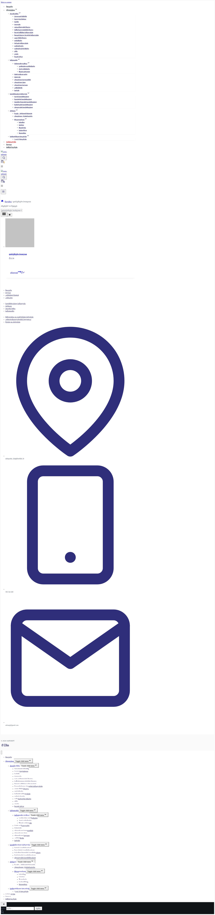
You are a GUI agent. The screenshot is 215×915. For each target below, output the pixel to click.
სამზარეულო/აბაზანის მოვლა (23, 30)
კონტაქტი (9, 298)
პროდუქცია (9, 761)
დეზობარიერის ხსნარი (21, 48)
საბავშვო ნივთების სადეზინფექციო (25, 102)
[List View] (9, 215)
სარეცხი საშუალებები (21, 43)
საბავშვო (22, 122)
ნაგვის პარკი (18, 57)
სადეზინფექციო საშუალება (15, 304)
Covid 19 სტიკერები (20, 139)
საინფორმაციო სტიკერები (19, 888)
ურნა (15, 51)
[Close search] (4, 904)
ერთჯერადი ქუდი (20, 82)
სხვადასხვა (22, 133)
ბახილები (17, 77)
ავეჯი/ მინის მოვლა (20, 38)
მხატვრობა (22, 128)
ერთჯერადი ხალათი (21, 85)
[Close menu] (1, 752)
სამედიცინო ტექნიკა (21, 815)
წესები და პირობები (12, 322)
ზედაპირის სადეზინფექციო (23, 99)
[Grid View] (4, 214)
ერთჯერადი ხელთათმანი (22, 80)
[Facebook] (2, 746)
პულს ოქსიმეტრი (24, 69)
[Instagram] (5, 746)
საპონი (16, 22)
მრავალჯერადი (20, 871)
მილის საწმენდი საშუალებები (23, 32)
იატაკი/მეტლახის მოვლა (22, 27)
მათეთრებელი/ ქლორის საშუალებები (26, 35)
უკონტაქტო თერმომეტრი (27, 66)
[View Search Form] (4, 158)
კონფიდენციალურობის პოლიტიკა (18, 319)
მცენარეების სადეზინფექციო (23, 104)
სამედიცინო (9, 311)
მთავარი (8, 290)
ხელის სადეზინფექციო (21, 96)
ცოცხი (16, 54)
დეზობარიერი (18, 46)
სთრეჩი (16, 90)
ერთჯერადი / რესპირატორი (23, 116)
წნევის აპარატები (24, 71)
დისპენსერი (18, 40)
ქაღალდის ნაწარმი (20, 16)
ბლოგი (8, 293)
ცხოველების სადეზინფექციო (23, 107)
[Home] (2, 202)
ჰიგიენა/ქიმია (10, 309)
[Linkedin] (7, 746)
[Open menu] (3, 191)
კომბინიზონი (18, 88)
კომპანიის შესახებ (12, 295)
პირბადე (8, 306)
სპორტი (21, 125)
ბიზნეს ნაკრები (11, 147)
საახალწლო (23, 130)
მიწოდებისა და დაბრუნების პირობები (19, 317)
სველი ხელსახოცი (20, 19)
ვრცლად (14, 273)
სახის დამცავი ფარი (20, 74)
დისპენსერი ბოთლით (18, 254)
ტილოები (17, 24)
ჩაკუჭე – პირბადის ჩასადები (23, 113)
